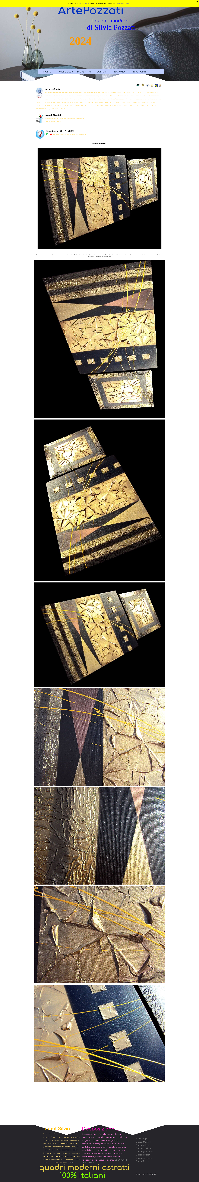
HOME (47, 72)
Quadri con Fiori (144, 1148)
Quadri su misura (144, 1158)
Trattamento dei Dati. (123, 3)
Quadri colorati (143, 1155)
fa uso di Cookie (83, 3)
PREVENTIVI (84, 72)
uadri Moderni (144, 1142)
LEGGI (72, 1163)
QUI (89, 134)
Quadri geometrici (144, 1152)
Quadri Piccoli (142, 1161)
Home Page (141, 1139)
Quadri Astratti (143, 1145)
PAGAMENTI (121, 72)
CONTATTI (102, 72)
